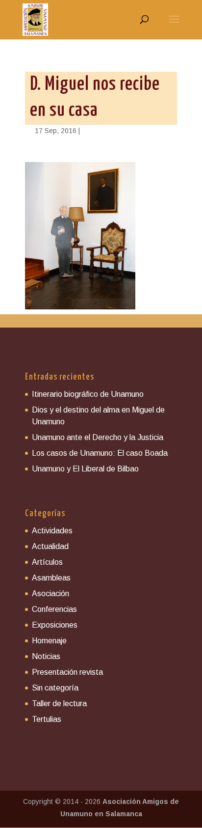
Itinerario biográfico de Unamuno (88, 394)
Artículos (47, 562)
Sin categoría (55, 688)
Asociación (50, 593)
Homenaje (49, 640)
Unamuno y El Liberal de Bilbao (85, 469)
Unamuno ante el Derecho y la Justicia (97, 437)
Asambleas (51, 578)
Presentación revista (67, 672)
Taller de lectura (59, 703)
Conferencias (54, 609)
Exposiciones (54, 625)
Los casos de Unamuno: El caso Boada (100, 453)
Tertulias (46, 719)
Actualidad (50, 546)
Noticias (46, 656)
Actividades (52, 530)
